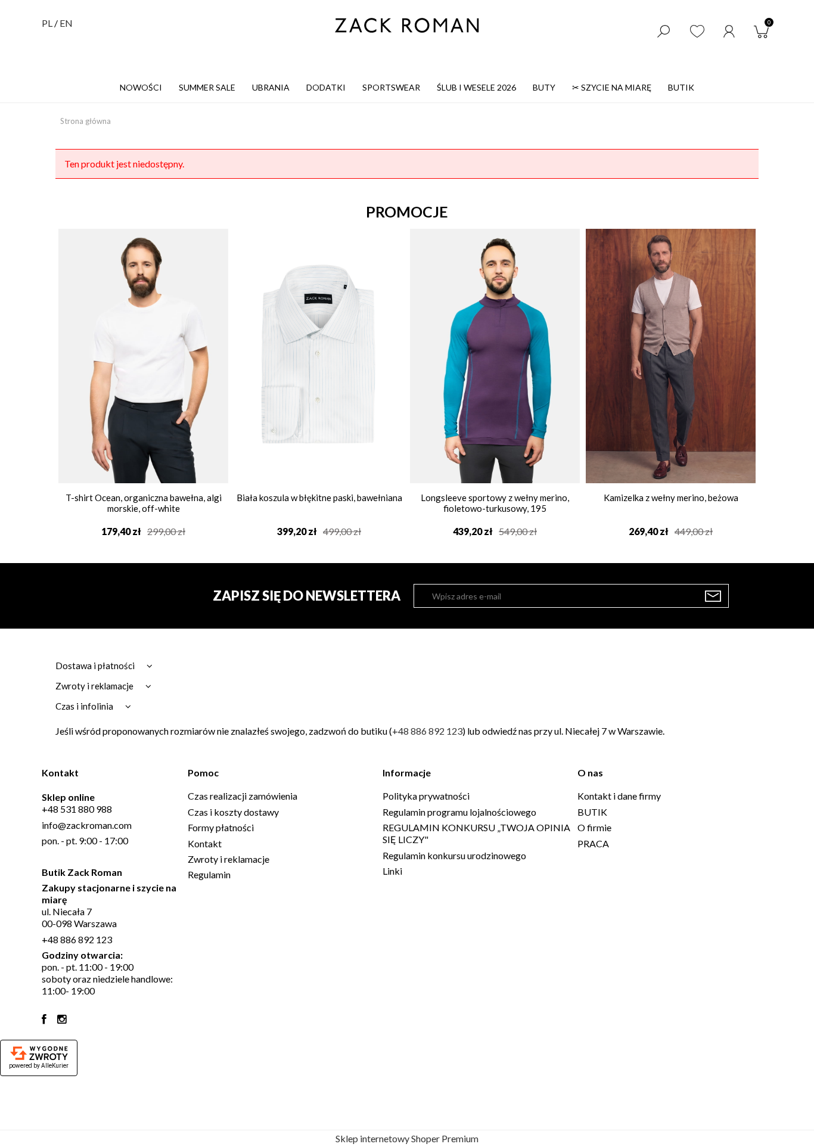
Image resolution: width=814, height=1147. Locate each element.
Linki (392, 870)
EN (66, 23)
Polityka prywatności (426, 795)
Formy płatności (221, 827)
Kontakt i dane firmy (619, 795)
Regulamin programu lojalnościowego (459, 811)
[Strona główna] (407, 25)
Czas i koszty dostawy (233, 811)
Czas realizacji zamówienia (242, 795)
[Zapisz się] (713, 596)
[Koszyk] (764, 30)
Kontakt (205, 843)
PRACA (593, 843)
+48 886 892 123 (427, 730)
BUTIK (592, 811)
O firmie (594, 827)
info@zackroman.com (87, 825)
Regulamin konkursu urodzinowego (454, 855)
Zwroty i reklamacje (228, 859)
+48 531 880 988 (77, 809)
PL (47, 23)
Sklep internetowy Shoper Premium (407, 1138)
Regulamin (209, 874)
